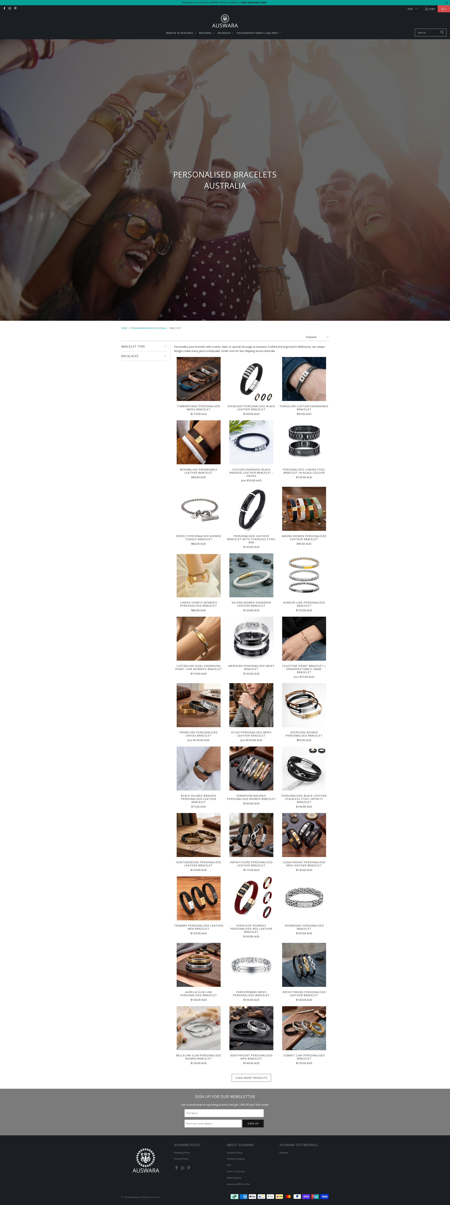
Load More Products (251, 1077)
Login (432, 8)
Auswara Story (234, 1152)
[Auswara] (225, 21)
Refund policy (234, 1177)
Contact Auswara (236, 1158)
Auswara (134, 1197)
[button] (181, 33)
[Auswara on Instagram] (9, 8)
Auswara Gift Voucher (238, 1184)
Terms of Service (236, 1171)
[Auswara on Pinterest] (15, 8)
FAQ (229, 1165)
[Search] (442, 32)
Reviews (283, 1152)
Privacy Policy (181, 1158)
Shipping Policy (182, 1152)
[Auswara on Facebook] (4, 8)
